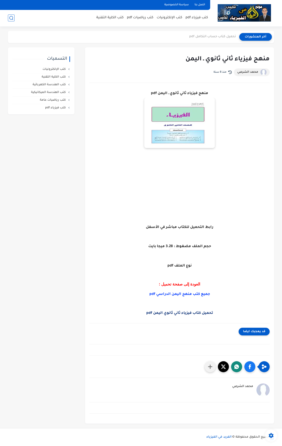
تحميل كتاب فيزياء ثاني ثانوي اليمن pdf (179, 313)
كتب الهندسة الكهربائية (50, 84)
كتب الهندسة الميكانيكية (49, 92)
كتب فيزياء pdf (197, 18)
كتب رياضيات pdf (140, 18)
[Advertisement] (179, 196)
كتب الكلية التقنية (110, 18)
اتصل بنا (200, 4)
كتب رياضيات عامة (53, 100)
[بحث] (11, 18)
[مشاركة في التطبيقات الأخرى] (210, 366)
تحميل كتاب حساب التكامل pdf (212, 37)
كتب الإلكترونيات (169, 18)
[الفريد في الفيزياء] (244, 13)
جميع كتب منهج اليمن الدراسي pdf (179, 294)
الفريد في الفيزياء (219, 437)
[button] (249, 366)
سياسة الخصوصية (176, 4)
